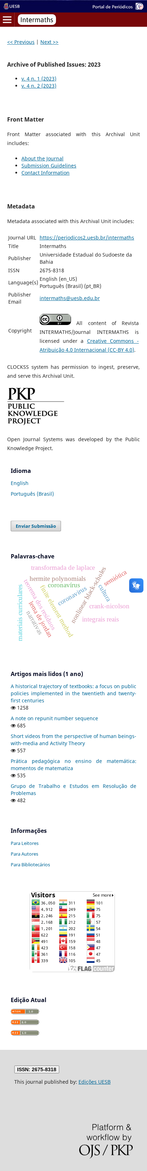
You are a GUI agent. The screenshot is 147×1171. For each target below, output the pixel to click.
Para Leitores (25, 843)
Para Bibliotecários (30, 864)
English (20, 483)
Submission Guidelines (48, 165)
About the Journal (42, 158)
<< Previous (21, 41)
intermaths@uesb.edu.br (70, 298)
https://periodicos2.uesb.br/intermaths (87, 237)
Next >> (49, 41)
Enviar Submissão (36, 526)
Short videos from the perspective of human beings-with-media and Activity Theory (73, 740)
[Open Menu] (7, 19)
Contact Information (45, 172)
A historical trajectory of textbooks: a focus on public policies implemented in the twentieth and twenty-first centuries (73, 693)
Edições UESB (94, 1081)
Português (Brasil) (32, 493)
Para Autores (24, 854)
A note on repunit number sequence (54, 718)
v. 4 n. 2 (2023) (38, 85)
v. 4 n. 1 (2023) (38, 78)
